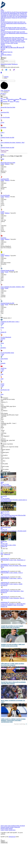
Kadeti (6, 272)
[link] (14, 171)
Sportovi (3, 150)
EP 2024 (20, 17)
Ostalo (15, 22)
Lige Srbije (9, 16)
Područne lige (6, 13)
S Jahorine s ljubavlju (6, 46)
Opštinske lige (23, 13)
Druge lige (18, 12)
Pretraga (11, 828)
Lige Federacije (23, 15)
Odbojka (20, 47)
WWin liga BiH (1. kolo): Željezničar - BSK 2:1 (12, 598)
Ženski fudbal (12, 15)
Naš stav (12, 41)
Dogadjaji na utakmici (13, 99)
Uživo (4, 93)
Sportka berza (12, 830)
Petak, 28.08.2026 (5, 90)
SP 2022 (24, 17)
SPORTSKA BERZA (6, 54)
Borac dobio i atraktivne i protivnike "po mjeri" (13, 701)
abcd (2, 553)
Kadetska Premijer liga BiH (7, 270)
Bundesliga (3, 237)
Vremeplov (18, 40)
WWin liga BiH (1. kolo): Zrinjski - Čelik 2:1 (12, 572)
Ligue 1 (2, 254)
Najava (11, 101)
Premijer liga (10, 22)
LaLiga (2, 211)
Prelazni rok (15, 17)
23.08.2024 (3, 151)
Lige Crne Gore (16, 16)
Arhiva (3, 95)
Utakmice (6, 76)
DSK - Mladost (5, 554)
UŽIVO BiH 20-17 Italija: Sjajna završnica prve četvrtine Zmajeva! (12, 664)
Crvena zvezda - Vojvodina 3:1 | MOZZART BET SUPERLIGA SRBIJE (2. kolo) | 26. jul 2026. (13, 604)
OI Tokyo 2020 (9, 43)
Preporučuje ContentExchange (19, 724)
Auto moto (17, 37)
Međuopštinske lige (14, 13)
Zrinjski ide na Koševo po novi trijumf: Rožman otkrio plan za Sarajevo (12, 626)
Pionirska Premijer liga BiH (7, 303)
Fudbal (4, 47)
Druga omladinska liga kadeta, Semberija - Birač (12, 286)
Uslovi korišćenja (12, 825)
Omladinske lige (5, 15)
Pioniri (6, 304)
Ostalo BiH (3, 16)
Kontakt (12, 827)
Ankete (6, 830)
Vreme (6, 150)
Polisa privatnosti (20, 825)
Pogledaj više (4, 546)
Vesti (2, 9)
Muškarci (7, 164)
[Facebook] (6, 70)
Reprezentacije (7, 17)
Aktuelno (5, 101)
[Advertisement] (7, 749)
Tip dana (15, 43)
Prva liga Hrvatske (5, 195)
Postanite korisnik (5, 827)
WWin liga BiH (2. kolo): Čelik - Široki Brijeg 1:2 (13, 560)
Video (13, 40)
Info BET (7, 41)
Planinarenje (8, 39)
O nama (5, 825)
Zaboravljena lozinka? (6, 64)
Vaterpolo (14, 39)
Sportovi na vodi (7, 40)
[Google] (2, 70)
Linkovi (3, 830)
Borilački (3, 39)
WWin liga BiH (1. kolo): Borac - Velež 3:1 (11, 578)
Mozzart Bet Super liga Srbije (8, 162)
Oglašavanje (17, 827)
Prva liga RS (13, 12)
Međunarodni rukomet (14, 29)
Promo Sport (17, 41)
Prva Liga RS (4, 27)
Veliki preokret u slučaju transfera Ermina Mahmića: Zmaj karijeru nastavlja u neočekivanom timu (13, 720)
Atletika (22, 37)
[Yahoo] (14, 70)
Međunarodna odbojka (14, 33)
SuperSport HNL (5, 179)
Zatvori (2, 840)
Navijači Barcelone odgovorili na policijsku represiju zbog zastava (13, 682)
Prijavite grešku (4, 828)
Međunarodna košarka (11, 23)
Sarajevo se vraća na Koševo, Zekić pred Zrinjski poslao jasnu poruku (13, 645)
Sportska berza (8, 37)
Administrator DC (5, 558)
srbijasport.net (12, 836)
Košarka (14, 47)
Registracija (15, 64)
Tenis (13, 37)
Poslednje (23, 99)
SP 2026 (3, 19)
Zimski (2, 37)
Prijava (4, 58)
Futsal (17, 15)
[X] (10, 70)
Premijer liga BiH (5, 12)
